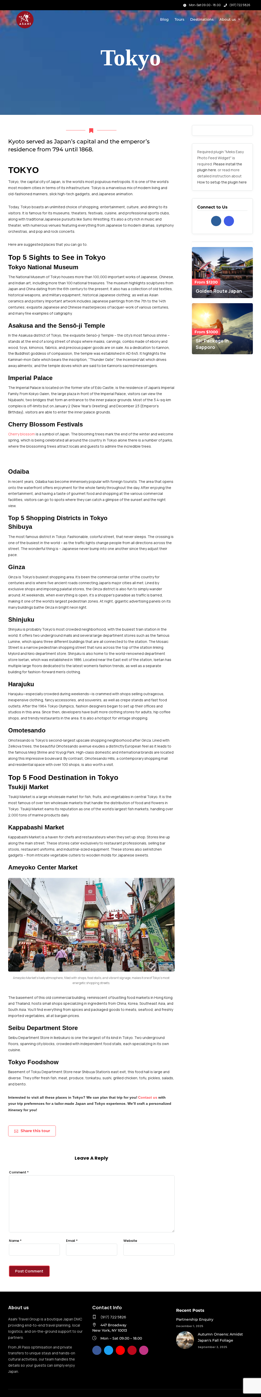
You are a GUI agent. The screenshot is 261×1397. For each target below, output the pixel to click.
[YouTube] (120, 1350)
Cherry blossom (21, 434)
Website (130, 1240)
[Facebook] (216, 221)
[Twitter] (108, 1350)
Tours (179, 19)
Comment (19, 1172)
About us (227, 19)
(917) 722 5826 (239, 5)
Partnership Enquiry (194, 1319)
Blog (164, 19)
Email (72, 1240)
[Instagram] (18, 4)
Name (15, 1240)
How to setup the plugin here (222, 182)
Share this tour (35, 1130)
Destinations (202, 19)
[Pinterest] (132, 1350)
